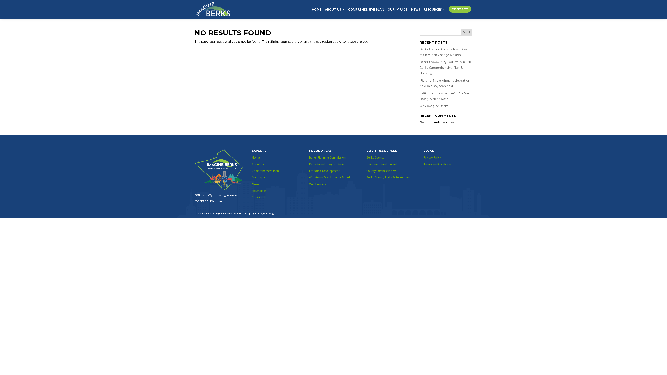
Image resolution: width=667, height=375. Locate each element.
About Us (333, 9)
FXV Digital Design (265, 213)
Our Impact (397, 9)
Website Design (242, 213)
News (415, 9)
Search (467, 32)
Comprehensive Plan (366, 9)
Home (317, 9)
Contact (460, 9)
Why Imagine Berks (434, 106)
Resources (433, 9)
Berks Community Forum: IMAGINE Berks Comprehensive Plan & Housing (446, 67)
